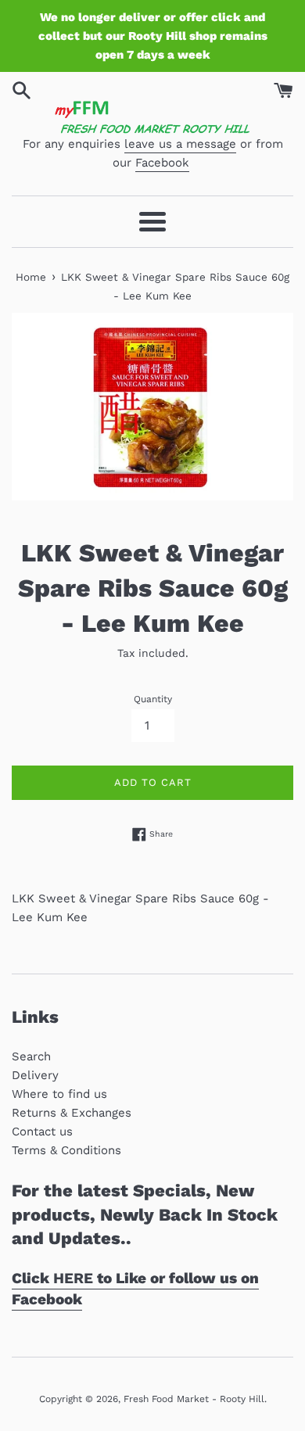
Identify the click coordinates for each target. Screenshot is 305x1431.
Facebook (162, 163)
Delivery (35, 1075)
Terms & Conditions (66, 1150)
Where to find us (59, 1094)
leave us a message (180, 144)
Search (31, 1056)
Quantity (153, 699)
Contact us (42, 1131)
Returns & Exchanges (71, 1113)
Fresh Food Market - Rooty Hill (194, 1398)
